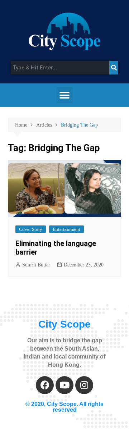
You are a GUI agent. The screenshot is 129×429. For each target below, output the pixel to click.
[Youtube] (64, 385)
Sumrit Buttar (36, 265)
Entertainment (66, 229)
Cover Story (30, 229)
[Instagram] (84, 385)
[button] (65, 95)
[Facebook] (45, 385)
